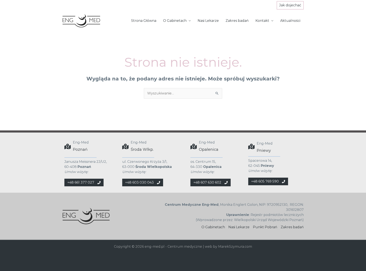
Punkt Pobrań (265, 227)
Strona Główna (143, 21)
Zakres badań (237, 21)
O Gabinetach (175, 21)
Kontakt (262, 21)
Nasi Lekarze (208, 21)
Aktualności (290, 21)
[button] (290, 5)
